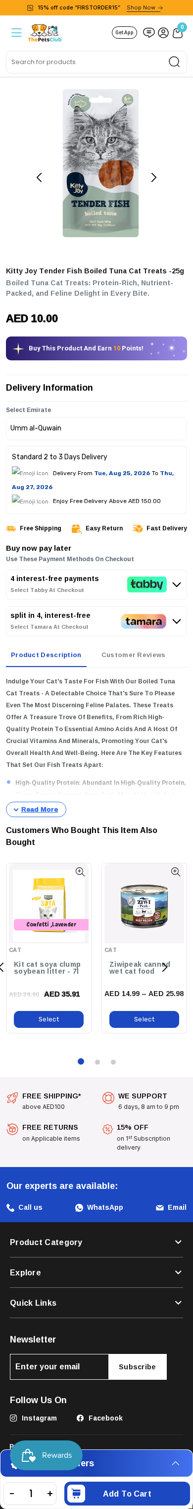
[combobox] (96, 62)
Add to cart (127, 1493)
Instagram (38, 1418)
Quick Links (33, 1303)
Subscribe (137, 1366)
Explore (25, 1272)
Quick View (80, 872)
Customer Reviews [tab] (133, 655)
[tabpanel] (96, 746)
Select (49, 1019)
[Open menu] (15, 32)
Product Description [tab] (46, 655)
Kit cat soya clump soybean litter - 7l (47, 968)
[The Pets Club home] (45, 31)
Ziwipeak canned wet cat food (140, 968)
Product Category (46, 1242)
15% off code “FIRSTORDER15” (96, 7)
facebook (105, 1418)
